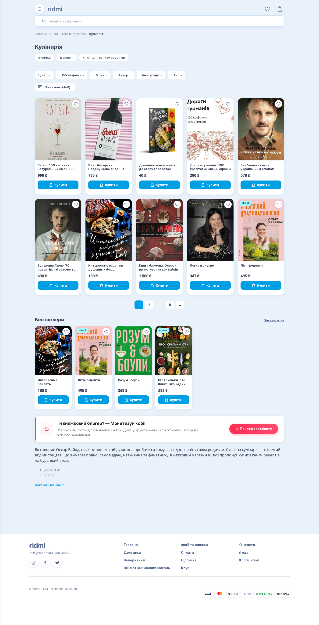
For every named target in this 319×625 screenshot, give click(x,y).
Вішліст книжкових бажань (147, 568)
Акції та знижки (194, 545)
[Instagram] (33, 562)
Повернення (134, 560)
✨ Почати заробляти (253, 429)
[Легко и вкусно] (210, 230)
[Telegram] (56, 562)
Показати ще (274, 320)
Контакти (246, 545)
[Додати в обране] (75, 104)
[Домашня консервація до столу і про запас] (159, 129)
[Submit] (43, 21)
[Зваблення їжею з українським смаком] (261, 129)
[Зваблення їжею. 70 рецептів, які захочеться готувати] (58, 230)
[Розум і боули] (133, 350)
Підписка (189, 560)
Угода (243, 552)
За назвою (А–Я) (57, 87)
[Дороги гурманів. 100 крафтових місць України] (210, 129)
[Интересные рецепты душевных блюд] (108, 230)
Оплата (187, 552)
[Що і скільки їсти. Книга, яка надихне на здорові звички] (173, 350)
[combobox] (159, 21)
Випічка (44, 57)
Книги (54, 34)
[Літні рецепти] (261, 230)
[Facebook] (45, 562)
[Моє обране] (267, 9)
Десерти (67, 57)
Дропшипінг (248, 560)
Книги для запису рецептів (103, 57)
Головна (41, 34)
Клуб (185, 568)
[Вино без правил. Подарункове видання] (108, 129)
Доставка (132, 552)
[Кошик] (279, 9)
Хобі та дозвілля (73, 34)
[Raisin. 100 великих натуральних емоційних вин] (58, 129)
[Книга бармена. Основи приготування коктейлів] (159, 230)
